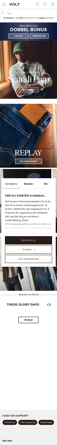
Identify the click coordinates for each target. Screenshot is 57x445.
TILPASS (27, 249)
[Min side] (37, 4)
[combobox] (31, 13)
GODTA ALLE (28, 240)
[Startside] (15, 4)
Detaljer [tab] (28, 184)
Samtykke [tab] (11, 184)
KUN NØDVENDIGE (28, 258)
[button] (10, 422)
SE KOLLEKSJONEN (28, 161)
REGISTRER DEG (39, 36)
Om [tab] (46, 184)
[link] (37, 4)
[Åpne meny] (4, 4)
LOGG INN (18, 36)
